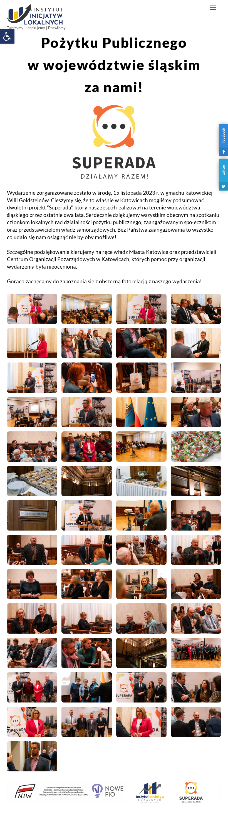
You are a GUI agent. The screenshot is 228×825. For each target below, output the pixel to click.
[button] (7, 36)
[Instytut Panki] (35, 22)
